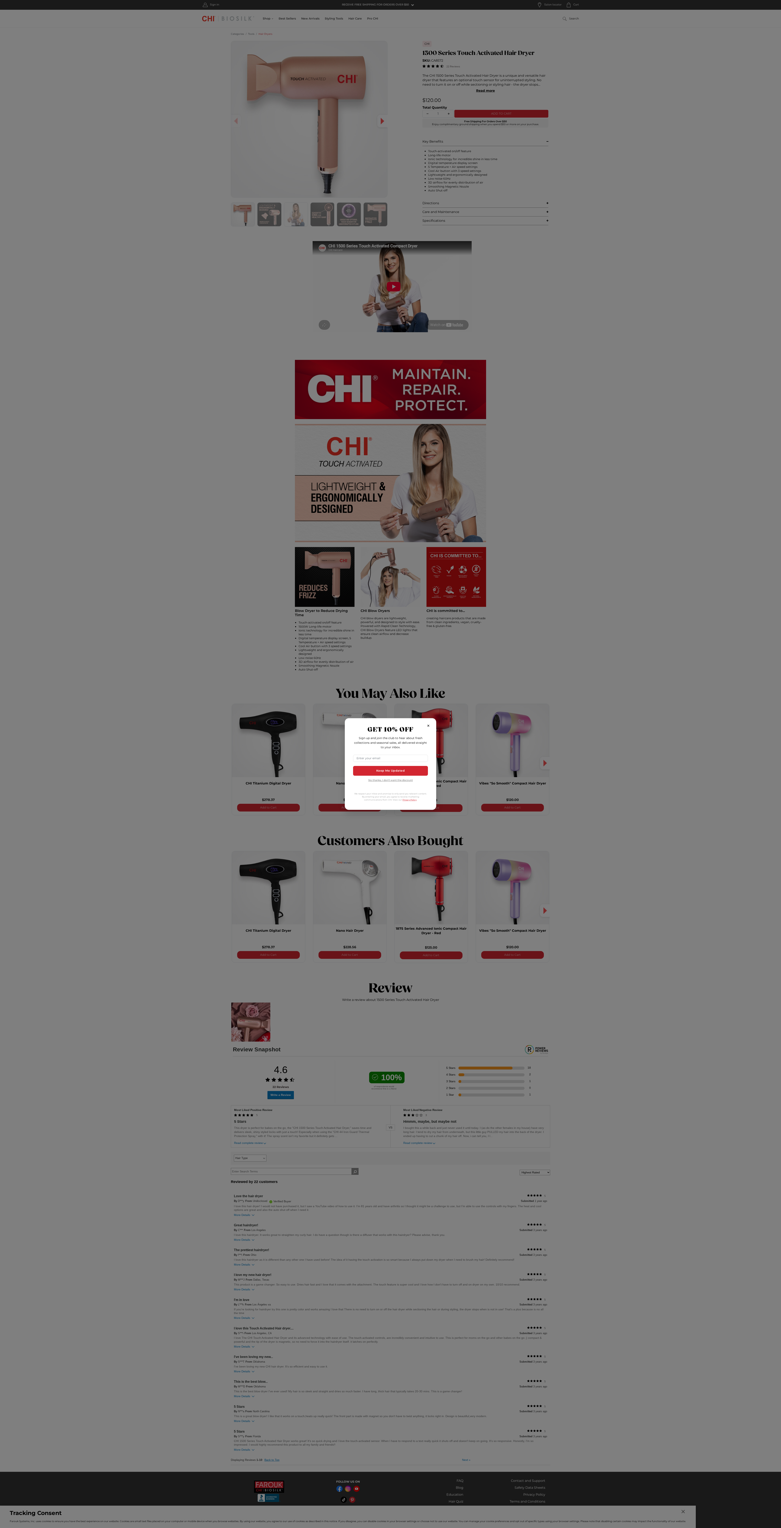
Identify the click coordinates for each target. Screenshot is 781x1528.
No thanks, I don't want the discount (390, 780)
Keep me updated (390, 770)
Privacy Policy (409, 800)
